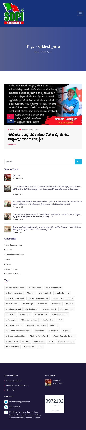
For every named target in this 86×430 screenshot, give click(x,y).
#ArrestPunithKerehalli (15, 298)
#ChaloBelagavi (49, 309)
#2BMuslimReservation (15, 288)
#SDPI (51, 341)
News (31, 129)
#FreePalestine (47, 320)
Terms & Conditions (13, 381)
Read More (12, 144)
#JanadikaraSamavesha (36, 325)
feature (25, 129)
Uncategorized (11, 269)
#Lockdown (53, 331)
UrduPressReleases (13, 274)
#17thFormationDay (14, 293)
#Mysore (66, 331)
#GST (60, 320)
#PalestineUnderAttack (39, 336)
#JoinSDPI (54, 325)
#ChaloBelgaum (66, 309)
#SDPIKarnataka (12, 347)
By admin (13, 129)
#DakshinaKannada (60, 314)
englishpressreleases (14, 245)
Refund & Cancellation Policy (17, 385)
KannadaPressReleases (15, 254)
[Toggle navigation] (80, 13)
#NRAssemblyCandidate (15, 336)
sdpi (40, 347)
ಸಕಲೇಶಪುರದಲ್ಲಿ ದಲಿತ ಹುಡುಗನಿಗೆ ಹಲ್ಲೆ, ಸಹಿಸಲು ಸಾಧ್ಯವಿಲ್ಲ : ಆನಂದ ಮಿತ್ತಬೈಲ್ (39, 136)
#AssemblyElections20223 (62, 298)
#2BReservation (35, 288)
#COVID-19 (10, 314)
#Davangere (11, 320)
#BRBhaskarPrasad (13, 309)
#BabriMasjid (28, 304)
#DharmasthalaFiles (29, 320)
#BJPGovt (69, 304)
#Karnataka (39, 331)
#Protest (25, 341)
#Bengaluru (56, 304)
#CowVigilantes (41, 314)
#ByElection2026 (32, 309)
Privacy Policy (11, 390)
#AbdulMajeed (45, 293)
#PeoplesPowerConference (63, 336)
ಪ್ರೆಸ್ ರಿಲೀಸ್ (16, 175)
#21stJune (30, 293)
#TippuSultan (28, 347)
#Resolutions (39, 341)
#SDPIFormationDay (66, 341)
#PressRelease (12, 341)
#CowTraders (25, 314)
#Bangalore (42, 304)
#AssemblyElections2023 (38, 298)
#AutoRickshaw (12, 304)
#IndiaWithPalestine (14, 325)
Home (36, 52)
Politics (36, 129)
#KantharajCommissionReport (18, 331)
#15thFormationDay (53, 288)
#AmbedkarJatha (62, 293)
